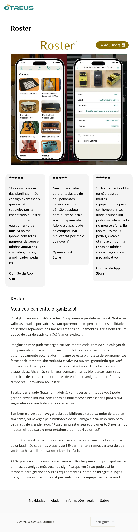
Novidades (37, 500)
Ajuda (55, 500)
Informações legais (79, 500)
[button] (112, 45)
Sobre (104, 500)
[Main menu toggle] (130, 7)
